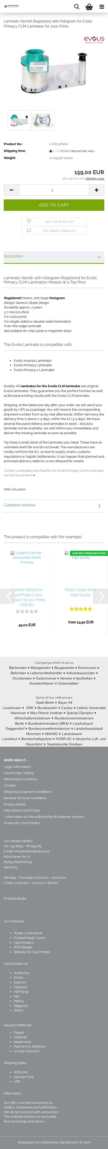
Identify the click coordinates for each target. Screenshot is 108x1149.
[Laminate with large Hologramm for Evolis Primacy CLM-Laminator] (54, 71)
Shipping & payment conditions (27, 792)
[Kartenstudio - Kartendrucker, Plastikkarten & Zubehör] (10, 6)
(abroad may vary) (82, 151)
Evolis (18, 977)
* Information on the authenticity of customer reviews (44, 817)
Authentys (21, 973)
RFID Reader (23, 947)
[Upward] (94, 1141)
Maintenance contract (20, 779)
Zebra (18, 1010)
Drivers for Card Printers (22, 823)
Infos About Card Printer (22, 810)
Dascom (20, 982)
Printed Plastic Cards (29, 938)
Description (13, 256)
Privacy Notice (15, 804)
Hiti (16, 996)
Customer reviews (19, 505)
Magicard (21, 1006)
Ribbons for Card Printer (32, 952)
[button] (11, 190)
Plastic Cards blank (28, 933)
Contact (10, 785)
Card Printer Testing (19, 773)
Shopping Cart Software (36, 1142)
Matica (19, 1001)
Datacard (20, 987)
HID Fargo (21, 992)
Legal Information (17, 767)
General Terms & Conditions (25, 798)
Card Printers (24, 943)
